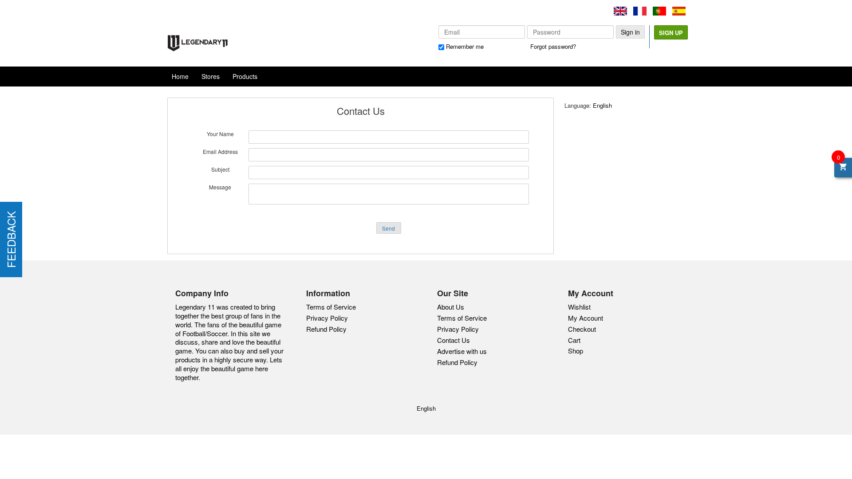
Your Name (220, 133)
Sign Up (671, 32)
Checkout (582, 329)
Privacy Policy (327, 317)
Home (180, 76)
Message (220, 187)
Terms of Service (331, 306)
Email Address (220, 151)
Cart (574, 340)
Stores (210, 76)
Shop (575, 350)
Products (245, 76)
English (602, 105)
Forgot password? (553, 46)
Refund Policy (326, 329)
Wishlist (579, 306)
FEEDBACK (11, 239)
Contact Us (453, 340)
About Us (450, 306)
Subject (220, 169)
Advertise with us (462, 351)
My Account (585, 317)
